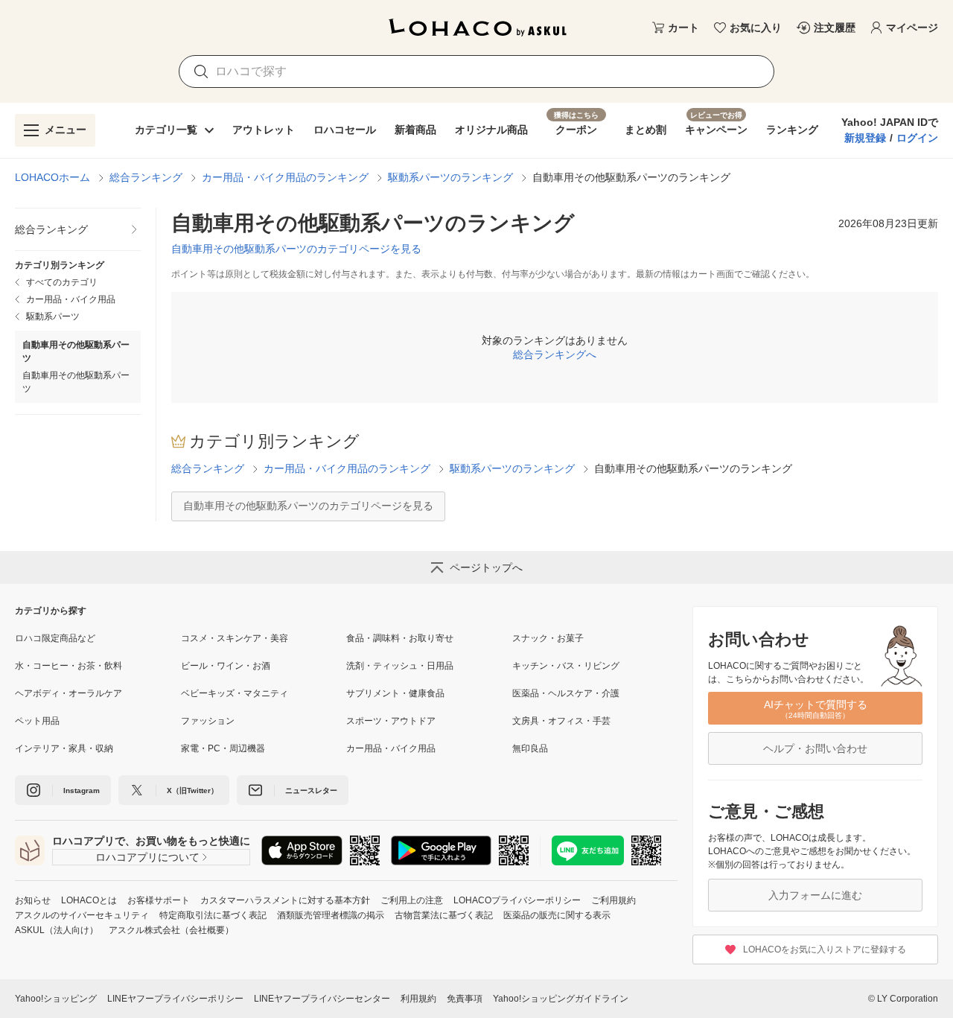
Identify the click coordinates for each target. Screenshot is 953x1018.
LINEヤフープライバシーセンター (322, 998)
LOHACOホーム (52, 177)
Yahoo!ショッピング (56, 998)
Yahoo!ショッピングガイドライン (560, 998)
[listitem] (78, 230)
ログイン (917, 138)
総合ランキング (145, 177)
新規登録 (865, 138)
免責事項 (464, 998)
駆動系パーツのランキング (450, 177)
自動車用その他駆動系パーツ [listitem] (76, 382)
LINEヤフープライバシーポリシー (175, 998)
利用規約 (418, 998)
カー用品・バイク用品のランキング (285, 177)
